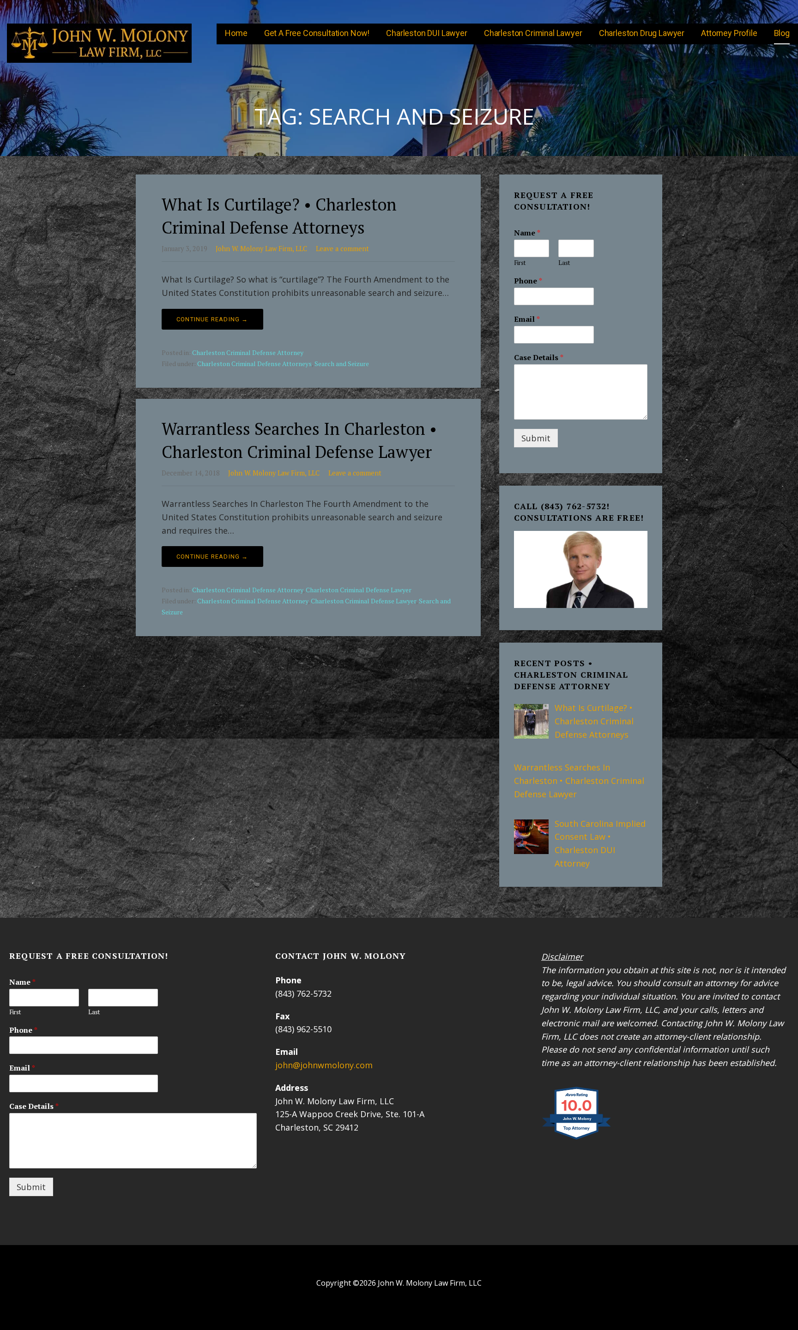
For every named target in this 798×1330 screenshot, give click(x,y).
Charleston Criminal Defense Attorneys (254, 363)
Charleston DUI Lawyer (426, 33)
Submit (535, 438)
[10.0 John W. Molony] (577, 1138)
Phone (528, 281)
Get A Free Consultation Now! (317, 33)
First (520, 263)
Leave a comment (342, 248)
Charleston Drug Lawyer (641, 33)
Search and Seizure (341, 363)
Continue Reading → (212, 319)
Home (236, 33)
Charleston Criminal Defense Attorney (247, 352)
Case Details (538, 357)
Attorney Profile (729, 33)
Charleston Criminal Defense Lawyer (358, 589)
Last (564, 263)
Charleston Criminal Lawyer (533, 33)
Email (527, 319)
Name (527, 233)
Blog (782, 33)
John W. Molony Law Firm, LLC (261, 248)
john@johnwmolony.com (324, 1065)
